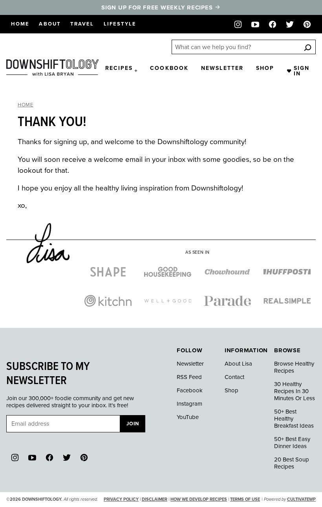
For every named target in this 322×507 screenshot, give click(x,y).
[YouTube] (255, 24)
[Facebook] (272, 24)
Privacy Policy (121, 499)
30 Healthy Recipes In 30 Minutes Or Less (294, 391)
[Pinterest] (307, 24)
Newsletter (222, 68)
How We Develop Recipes (198, 499)
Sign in (301, 71)
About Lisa (238, 363)
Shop (265, 68)
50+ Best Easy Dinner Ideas (292, 443)
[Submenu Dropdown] (136, 70)
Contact (234, 377)
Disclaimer (154, 499)
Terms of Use (245, 499)
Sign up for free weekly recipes (157, 7)
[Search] (307, 47)
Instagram (189, 403)
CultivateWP (301, 499)
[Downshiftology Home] (52, 67)
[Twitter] (289, 24)
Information (246, 350)
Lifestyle (120, 24)
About (50, 24)
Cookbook (169, 68)
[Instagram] (238, 24)
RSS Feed (189, 377)
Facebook (190, 390)
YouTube (188, 417)
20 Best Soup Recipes (291, 463)
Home (20, 24)
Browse (287, 350)
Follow (190, 350)
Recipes (119, 68)
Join (132, 424)
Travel (82, 24)
